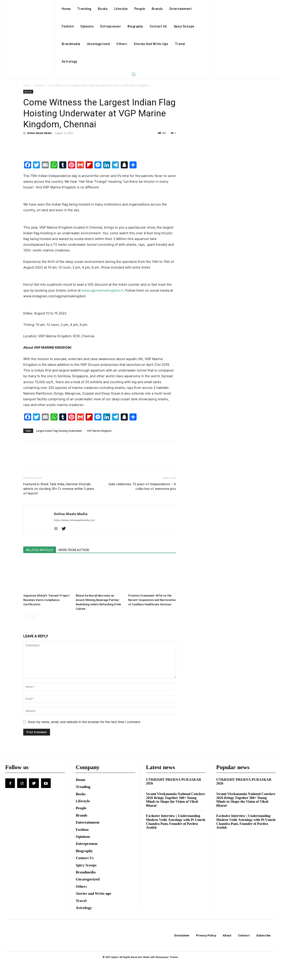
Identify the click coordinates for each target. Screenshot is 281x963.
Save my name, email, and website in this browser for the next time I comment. (84, 722)
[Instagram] (57, 529)
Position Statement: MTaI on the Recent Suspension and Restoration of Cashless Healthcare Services (152, 600)
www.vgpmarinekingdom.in (102, 290)
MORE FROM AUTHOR (74, 550)
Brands (39, 85)
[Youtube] (46, 783)
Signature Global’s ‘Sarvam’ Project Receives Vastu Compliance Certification (46, 600)
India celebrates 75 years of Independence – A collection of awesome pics (142, 486)
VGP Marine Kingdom (99, 430)
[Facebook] (27, 143)
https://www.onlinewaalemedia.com (74, 520)
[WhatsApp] (58, 143)
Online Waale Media (39, 133)
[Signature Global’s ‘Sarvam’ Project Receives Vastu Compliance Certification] (47, 575)
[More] (68, 143)
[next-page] (33, 617)
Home (27, 85)
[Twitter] (37, 143)
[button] (133, 74)
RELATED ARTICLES (39, 550)
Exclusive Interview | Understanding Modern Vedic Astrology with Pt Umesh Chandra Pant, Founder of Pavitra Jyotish (175, 821)
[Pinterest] (47, 143)
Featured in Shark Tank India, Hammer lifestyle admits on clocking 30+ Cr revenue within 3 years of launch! (58, 488)
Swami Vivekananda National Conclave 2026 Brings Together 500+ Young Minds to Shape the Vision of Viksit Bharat (175, 799)
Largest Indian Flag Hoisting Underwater (59, 430)
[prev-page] (26, 617)
